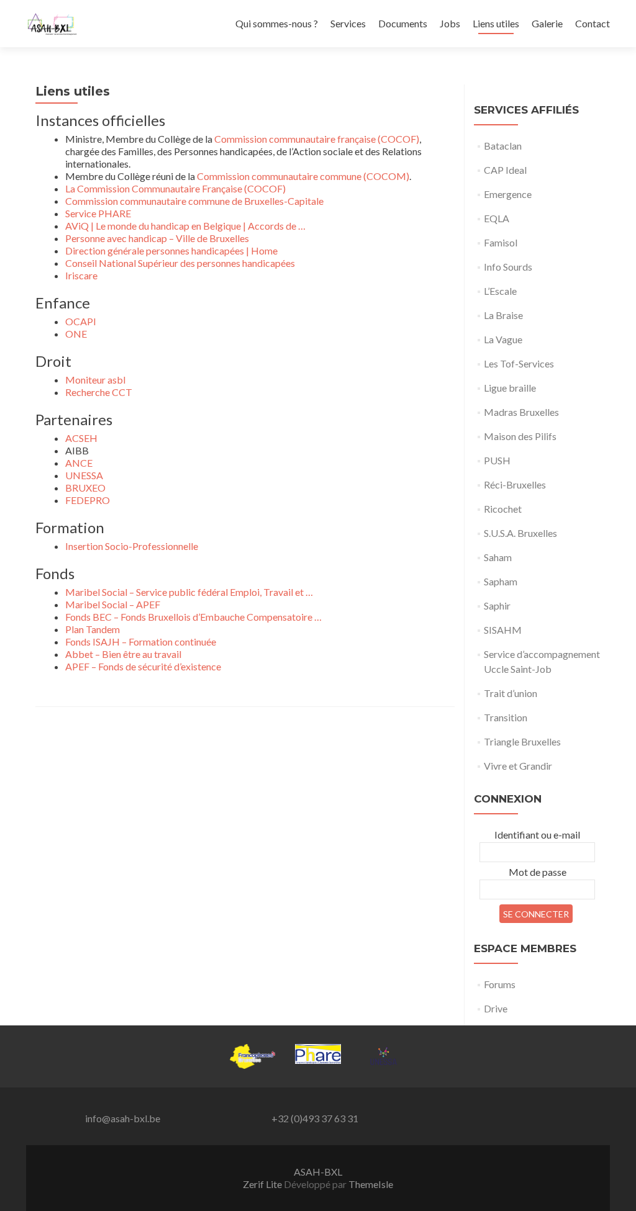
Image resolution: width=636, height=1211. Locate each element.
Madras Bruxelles (521, 412)
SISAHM (503, 630)
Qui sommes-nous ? (276, 23)
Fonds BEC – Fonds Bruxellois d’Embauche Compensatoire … (193, 617)
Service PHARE (98, 213)
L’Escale (500, 291)
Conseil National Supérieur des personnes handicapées (180, 263)
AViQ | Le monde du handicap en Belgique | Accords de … (185, 226)
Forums (500, 984)
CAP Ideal (505, 170)
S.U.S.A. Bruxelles (520, 533)
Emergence (508, 194)
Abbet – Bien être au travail (123, 654)
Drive (495, 1008)
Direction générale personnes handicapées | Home (171, 250)
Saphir (497, 605)
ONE (76, 334)
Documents (402, 23)
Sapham (500, 581)
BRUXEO (85, 487)
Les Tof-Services (519, 363)
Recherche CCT (98, 392)
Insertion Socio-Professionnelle (131, 546)
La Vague (503, 339)
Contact (592, 23)
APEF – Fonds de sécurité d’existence (143, 666)
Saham (498, 557)
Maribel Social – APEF (112, 604)
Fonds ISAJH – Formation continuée (140, 641)
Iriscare (81, 275)
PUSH (497, 460)
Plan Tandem (92, 629)
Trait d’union (510, 693)
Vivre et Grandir (518, 766)
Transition (505, 717)
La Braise (503, 315)
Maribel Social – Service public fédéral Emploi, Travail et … (189, 592)
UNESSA (84, 475)
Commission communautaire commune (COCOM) (303, 176)
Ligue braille (510, 388)
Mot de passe (537, 872)
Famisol (500, 242)
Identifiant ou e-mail (537, 834)
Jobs (450, 23)
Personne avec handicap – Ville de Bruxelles (157, 238)
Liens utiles (496, 23)
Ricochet (503, 509)
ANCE (79, 463)
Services (348, 23)
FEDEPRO (87, 500)
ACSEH (81, 438)
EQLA (496, 218)
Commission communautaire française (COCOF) (316, 139)
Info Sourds (508, 266)
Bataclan (503, 145)
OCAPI (80, 321)
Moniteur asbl (95, 379)
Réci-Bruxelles (515, 484)
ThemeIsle (370, 1184)
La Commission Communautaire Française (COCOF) (175, 188)
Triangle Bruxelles (522, 741)
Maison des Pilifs (520, 436)
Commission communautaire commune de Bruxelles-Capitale (194, 201)
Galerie (547, 23)
